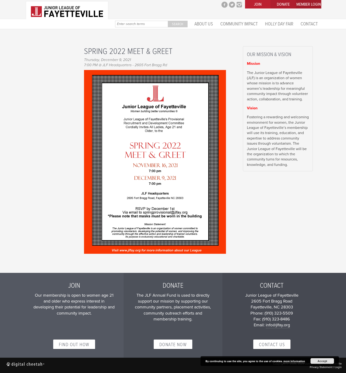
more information (294, 361)
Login (338, 367)
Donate (283, 4)
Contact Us (272, 344)
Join (258, 4)
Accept (322, 361)
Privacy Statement (321, 367)
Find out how (74, 344)
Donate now (173, 344)
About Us (203, 23)
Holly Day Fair (279, 23)
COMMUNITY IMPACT (239, 23)
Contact (309, 23)
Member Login (308, 4)
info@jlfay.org (278, 325)
